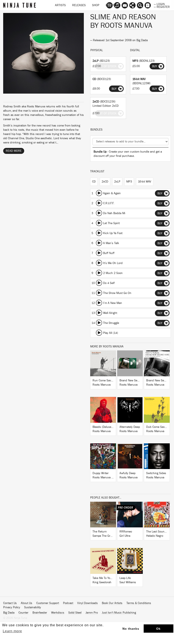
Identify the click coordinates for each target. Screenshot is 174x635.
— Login (159, 4)
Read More (14, 150)
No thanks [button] (130, 628)
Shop (95, 5)
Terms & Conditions (138, 603)
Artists (60, 5)
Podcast (68, 603)
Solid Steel (74, 612)
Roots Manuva (126, 25)
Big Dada (142, 40)
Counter (23, 612)
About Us (26, 603)
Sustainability (32, 607)
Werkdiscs (57, 612)
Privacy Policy (11, 607)
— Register (162, 7)
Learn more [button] (12, 631)
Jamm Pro (92, 612)
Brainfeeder (39, 612)
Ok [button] (158, 628)
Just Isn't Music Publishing (119, 612)
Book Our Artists (112, 603)
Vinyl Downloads (87, 603)
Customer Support (47, 603)
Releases (79, 5)
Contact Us (10, 603)
